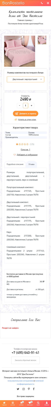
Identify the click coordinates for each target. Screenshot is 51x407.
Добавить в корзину (27, 114)
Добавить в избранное (27, 155)
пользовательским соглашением (20, 381)
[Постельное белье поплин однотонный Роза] (19, 51)
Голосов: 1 (25, 150)
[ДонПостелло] (13, 3)
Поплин (31, 133)
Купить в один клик (27, 120)
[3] (22, 144)
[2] (20, 144)
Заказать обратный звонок (25, 360)
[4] (25, 144)
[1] (17, 144)
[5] (27, 144)
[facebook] (33, 389)
